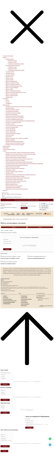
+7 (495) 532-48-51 (41, 295)
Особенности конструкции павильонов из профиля (17, 165)
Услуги (7, 100)
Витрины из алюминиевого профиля (16, 63)
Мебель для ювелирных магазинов (13, 90)
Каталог (5, 57)
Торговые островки (10, 73)
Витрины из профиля (10, 139)
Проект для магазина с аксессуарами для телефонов (17, 138)
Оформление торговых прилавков (13, 187)
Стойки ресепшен (9, 79)
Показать (14, 227)
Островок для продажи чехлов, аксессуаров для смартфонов (19, 106)
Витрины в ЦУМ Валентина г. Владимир (14, 141)
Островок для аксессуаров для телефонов (15, 117)
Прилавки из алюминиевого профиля (16, 70)
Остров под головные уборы (12, 127)
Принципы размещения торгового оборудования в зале (18, 177)
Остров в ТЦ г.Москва (10, 128)
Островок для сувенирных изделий (13, 122)
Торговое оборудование (8, 55)
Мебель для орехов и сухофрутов (13, 84)
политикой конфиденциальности (37, 381)
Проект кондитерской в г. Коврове (13, 133)
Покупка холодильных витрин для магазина (15, 168)
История (7, 101)
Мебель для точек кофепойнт (12, 87)
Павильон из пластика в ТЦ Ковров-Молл (15, 116)
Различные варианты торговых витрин (14, 185)
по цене (2, 230)
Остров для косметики (10, 131)
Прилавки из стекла (12, 66)
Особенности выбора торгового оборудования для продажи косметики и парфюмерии (24, 163)
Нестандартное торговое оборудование (14, 179)
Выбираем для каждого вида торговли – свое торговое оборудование (21, 154)
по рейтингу (7, 230)
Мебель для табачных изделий (12, 82)
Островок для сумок (10, 123)
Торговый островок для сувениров (13, 112)
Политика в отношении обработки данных (10, 300)
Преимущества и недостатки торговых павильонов (17, 188)
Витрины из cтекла (12, 60)
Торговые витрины (10, 59)
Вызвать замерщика (42, 202)
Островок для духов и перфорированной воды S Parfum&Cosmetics (20, 120)
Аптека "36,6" (9, 136)
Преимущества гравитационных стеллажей (15, 176)
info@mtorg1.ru (40, 297)
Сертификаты (9, 103)
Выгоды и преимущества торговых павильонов (16, 157)
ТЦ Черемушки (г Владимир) (12, 111)
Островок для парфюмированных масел (14, 119)
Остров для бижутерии (11, 130)
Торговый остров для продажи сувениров (15, 144)
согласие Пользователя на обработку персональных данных (22, 381)
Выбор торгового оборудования (13, 166)
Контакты (5, 190)
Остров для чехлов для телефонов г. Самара (15, 142)
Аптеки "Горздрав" (10, 135)
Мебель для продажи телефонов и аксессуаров (16, 92)
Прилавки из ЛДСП (12, 68)
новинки (11, 230)
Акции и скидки (6, 146)
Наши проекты (6, 104)
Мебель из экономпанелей (11, 81)
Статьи (4, 150)
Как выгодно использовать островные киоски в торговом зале (19, 158)
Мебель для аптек (9, 78)
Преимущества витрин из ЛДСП (13, 182)
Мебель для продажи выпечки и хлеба (14, 85)
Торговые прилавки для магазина (13, 65)
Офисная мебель (9, 97)
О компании (5, 98)
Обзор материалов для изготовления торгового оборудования (19, 161)
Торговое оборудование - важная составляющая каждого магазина (20, 152)
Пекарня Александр (10, 108)
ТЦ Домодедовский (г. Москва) (12, 109)
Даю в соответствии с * (29, 246)
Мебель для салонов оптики (12, 93)
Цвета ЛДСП (6, 147)
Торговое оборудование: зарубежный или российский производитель (21, 174)
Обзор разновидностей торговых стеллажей (15, 160)
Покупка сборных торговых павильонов (14, 171)
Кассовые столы (9, 76)
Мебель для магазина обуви (12, 95)
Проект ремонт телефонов (11, 114)
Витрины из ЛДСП (12, 62)
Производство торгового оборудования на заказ (16, 155)
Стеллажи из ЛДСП (10, 71)
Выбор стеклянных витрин (11, 184)
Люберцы (24, 207)
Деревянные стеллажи (10, 169)
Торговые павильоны (10, 74)
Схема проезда (4, 198)
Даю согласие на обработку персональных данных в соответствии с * (28, 409)
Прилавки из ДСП (9, 173)
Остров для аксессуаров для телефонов (14, 125)
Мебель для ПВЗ (9, 89)
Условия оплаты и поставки (9, 149)
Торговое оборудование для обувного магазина (16, 180)
